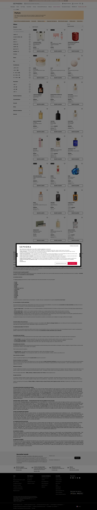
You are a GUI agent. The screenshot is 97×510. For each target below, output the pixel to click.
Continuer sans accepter (74, 245)
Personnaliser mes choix (61, 263)
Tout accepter (72, 263)
